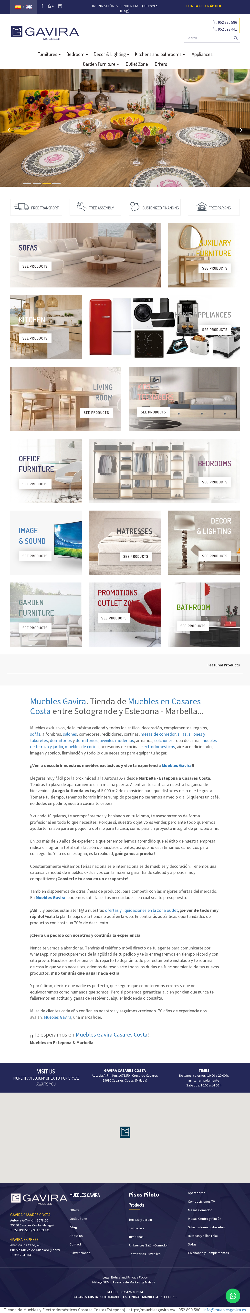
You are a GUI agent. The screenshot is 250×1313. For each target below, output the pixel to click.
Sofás (192, 1244)
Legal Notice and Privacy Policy (125, 1277)
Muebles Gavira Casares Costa (111, 1034)
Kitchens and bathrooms (158, 54)
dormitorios (61, 740)
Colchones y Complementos (208, 1253)
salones (70, 734)
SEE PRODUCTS (35, 266)
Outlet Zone (137, 64)
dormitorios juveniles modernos (105, 740)
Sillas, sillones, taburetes (206, 1227)
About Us (76, 1235)
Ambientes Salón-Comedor (148, 1245)
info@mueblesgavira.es (224, 1310)
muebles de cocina (82, 746)
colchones (163, 740)
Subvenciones (80, 1253)
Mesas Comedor (200, 1210)
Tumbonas (136, 1236)
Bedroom (75, 54)
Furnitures (48, 54)
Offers (161, 64)
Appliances (202, 54)
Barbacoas (136, 1228)
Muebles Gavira (58, 701)
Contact (75, 1244)
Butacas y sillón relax (203, 1235)
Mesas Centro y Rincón (204, 1218)
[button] (125, 1132)
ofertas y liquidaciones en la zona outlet (141, 910)
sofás (35, 734)
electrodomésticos (157, 746)
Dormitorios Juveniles (145, 1254)
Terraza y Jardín (140, 1219)
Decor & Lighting (110, 54)
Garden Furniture (99, 64)
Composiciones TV (201, 1201)
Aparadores (196, 1193)
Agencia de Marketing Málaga (134, 1282)
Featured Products (224, 664)
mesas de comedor (158, 734)
